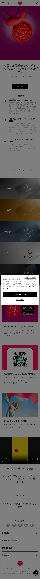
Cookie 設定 (20, 300)
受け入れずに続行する (30, 278)
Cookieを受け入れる (20, 294)
